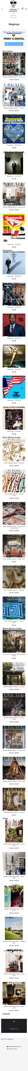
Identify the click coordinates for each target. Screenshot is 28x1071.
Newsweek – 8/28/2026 (14, 307)
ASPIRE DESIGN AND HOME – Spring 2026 (14, 844)
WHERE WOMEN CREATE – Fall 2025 (14, 812)
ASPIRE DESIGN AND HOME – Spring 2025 (14, 974)
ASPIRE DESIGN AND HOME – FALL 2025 (14, 909)
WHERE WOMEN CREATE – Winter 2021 (14, 77)
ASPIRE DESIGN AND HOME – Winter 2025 (14, 877)
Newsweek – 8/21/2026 (14, 338)
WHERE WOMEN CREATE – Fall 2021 (14, 108)
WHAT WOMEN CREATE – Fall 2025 (14, 590)
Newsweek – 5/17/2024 (14, 244)
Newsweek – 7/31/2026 (14, 400)
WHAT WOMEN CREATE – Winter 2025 (14, 559)
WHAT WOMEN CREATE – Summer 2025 (14, 621)
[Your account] (18, 9)
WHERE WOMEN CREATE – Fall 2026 (14, 686)
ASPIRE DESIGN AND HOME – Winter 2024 (14, 1007)
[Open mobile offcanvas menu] (26, 9)
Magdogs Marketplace (13, 11)
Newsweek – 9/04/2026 (14, 276)
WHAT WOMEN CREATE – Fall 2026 (14, 463)
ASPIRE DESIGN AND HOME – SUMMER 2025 (14, 942)
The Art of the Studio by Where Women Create (14, 654)
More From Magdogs (7, 1039)
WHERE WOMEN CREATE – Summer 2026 (14, 718)
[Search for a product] (2, 9)
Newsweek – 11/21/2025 (14, 176)
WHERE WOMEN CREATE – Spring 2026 (14, 750)
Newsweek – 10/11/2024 (14, 145)
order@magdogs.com (15, 1046)
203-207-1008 (13, 1049)
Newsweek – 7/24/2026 (14, 431)
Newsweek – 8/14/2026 (14, 369)
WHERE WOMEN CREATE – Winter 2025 (14, 781)
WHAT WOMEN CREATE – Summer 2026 (14, 494)
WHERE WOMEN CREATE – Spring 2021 (14, 207)
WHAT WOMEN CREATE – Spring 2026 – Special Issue (14, 527)
